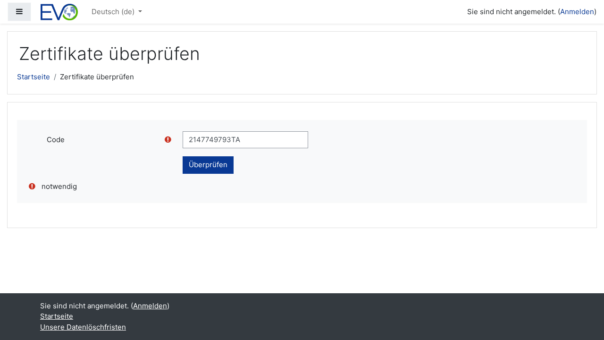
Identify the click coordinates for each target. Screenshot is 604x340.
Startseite (33, 76)
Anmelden (577, 11)
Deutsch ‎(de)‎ (114, 11)
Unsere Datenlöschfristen (83, 327)
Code (56, 139)
